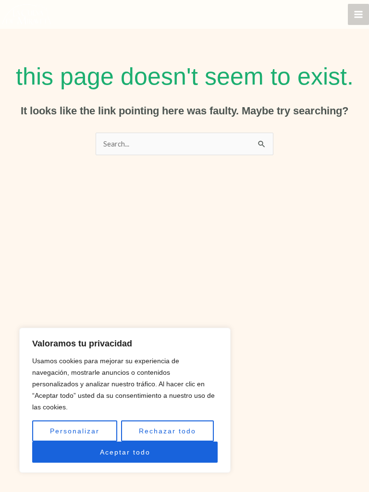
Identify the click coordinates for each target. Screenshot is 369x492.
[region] (125, 400)
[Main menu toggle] (358, 14)
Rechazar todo (167, 431)
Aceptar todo (125, 452)
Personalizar (74, 431)
